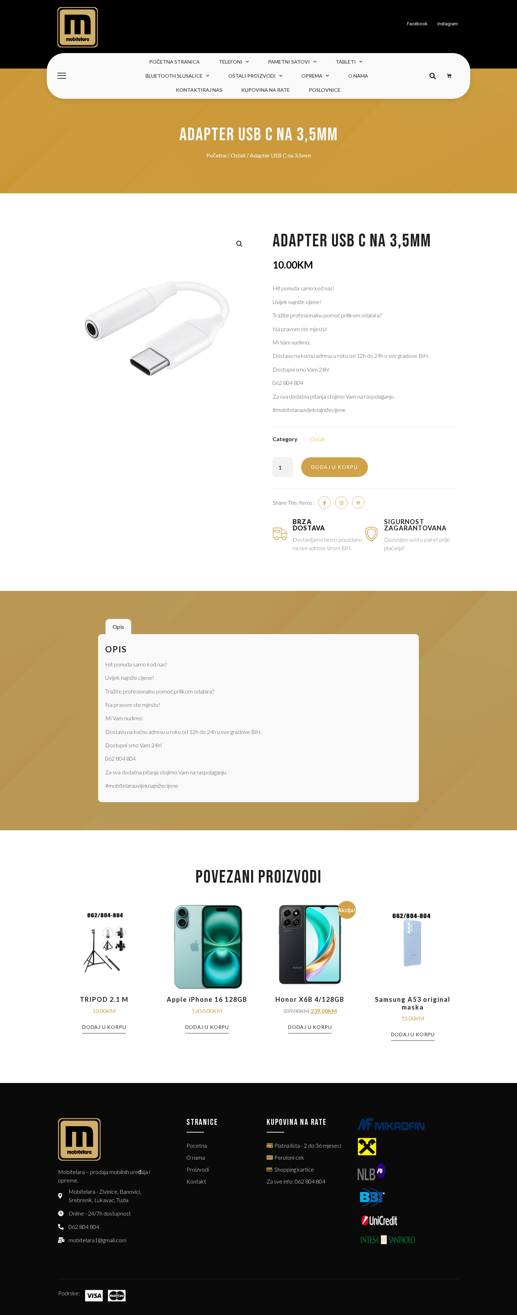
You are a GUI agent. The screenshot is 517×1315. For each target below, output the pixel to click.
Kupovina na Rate (265, 90)
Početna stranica (174, 62)
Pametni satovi (289, 62)
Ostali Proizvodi (252, 76)
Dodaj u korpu (334, 467)
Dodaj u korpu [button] (104, 1027)
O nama (358, 76)
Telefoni (230, 62)
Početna (216, 155)
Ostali (238, 155)
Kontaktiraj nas (199, 90)
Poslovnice (324, 90)
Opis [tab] (118, 626)
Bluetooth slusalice (174, 76)
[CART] (449, 76)
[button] (432, 76)
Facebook (417, 23)
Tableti (346, 62)
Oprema (312, 76)
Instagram (448, 23)
